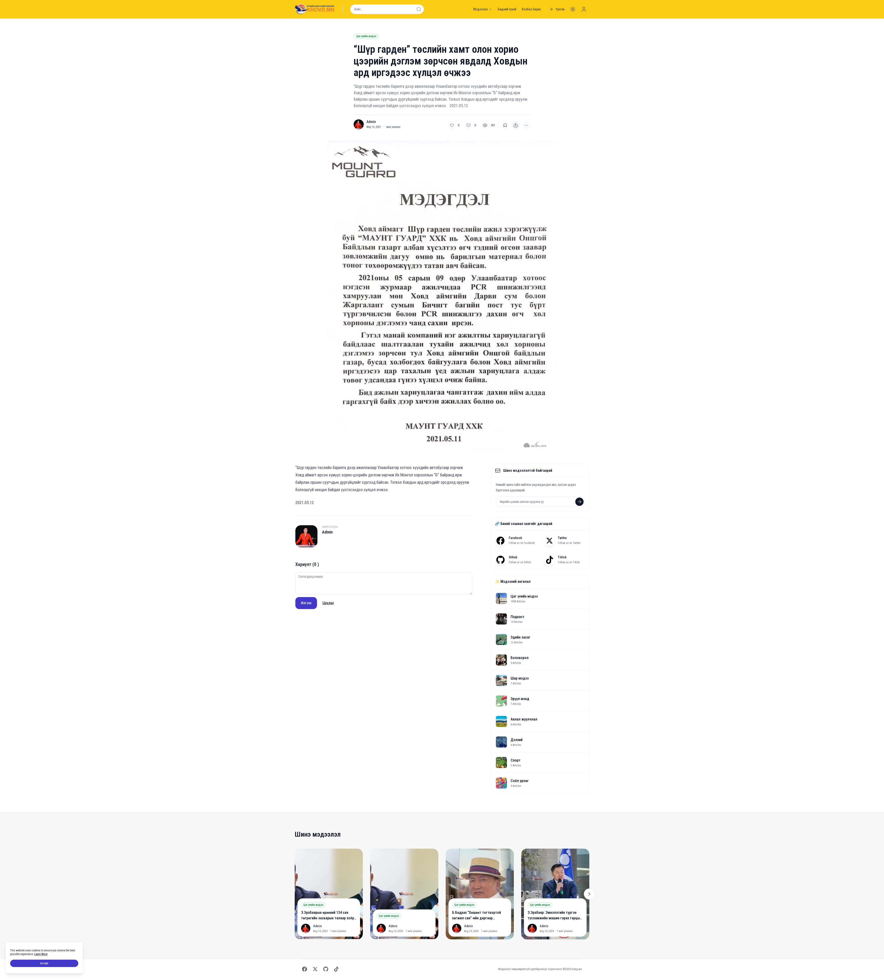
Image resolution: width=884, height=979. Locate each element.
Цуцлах (328, 603)
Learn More (40, 954)
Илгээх (306, 603)
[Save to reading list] (505, 125)
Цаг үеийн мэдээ (366, 36)
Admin (371, 122)
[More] (516, 125)
